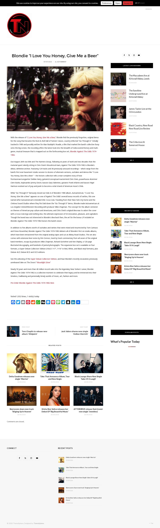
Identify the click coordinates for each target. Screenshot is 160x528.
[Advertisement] (107, 18)
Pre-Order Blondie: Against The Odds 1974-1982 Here (32, 283)
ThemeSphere (39, 523)
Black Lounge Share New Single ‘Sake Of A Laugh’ (82, 478)
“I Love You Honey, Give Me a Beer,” (41, 137)
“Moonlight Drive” (43, 262)
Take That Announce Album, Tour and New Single (82, 467)
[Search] (143, 9)
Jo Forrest (61, 61)
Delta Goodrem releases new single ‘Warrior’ (81, 457)
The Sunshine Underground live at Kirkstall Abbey (138, 93)
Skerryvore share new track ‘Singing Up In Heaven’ (82, 488)
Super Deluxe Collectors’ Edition (44, 259)
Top (151, 523)
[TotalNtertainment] (19, 25)
